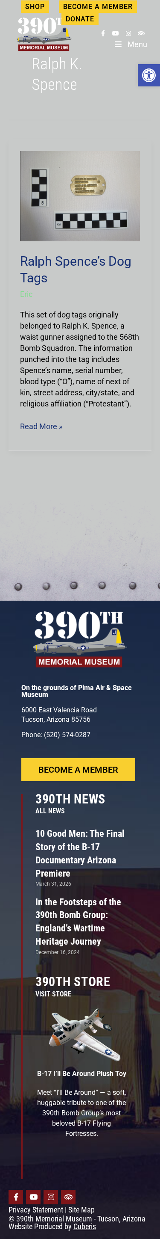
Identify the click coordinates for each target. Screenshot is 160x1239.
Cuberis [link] (84, 1226)
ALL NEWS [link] (50, 811)
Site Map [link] (81, 1209)
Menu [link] (137, 44)
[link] (149, 75)
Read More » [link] (41, 426)
